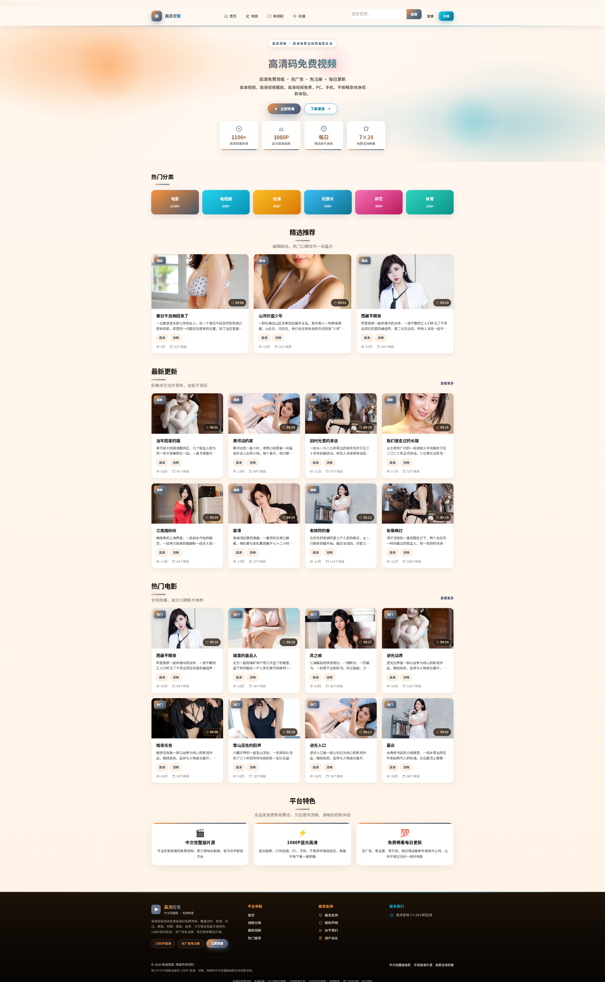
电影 (254, 15)
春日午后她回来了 (172, 316)
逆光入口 (318, 745)
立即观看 (287, 108)
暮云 (391, 745)
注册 (446, 15)
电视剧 (278, 15)
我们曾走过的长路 (403, 440)
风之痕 (316, 655)
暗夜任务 (164, 745)
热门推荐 (254, 938)
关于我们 (331, 930)
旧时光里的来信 (324, 440)
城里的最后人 (245, 655)
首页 (233, 15)
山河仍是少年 (271, 316)
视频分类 (254, 922)
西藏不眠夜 (371, 316)
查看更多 (447, 383)
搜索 (414, 14)
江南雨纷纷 (166, 530)
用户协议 (331, 938)
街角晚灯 (395, 530)
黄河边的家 (243, 440)
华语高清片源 (423, 965)
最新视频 (254, 930)
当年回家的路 (168, 440)
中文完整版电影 (400, 965)
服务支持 (331, 915)
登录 (430, 15)
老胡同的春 (320, 530)
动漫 (301, 15)
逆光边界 (395, 655)
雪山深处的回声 (247, 745)
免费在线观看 (444, 965)
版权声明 (331, 922)
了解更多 (318, 108)
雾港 (237, 530)
